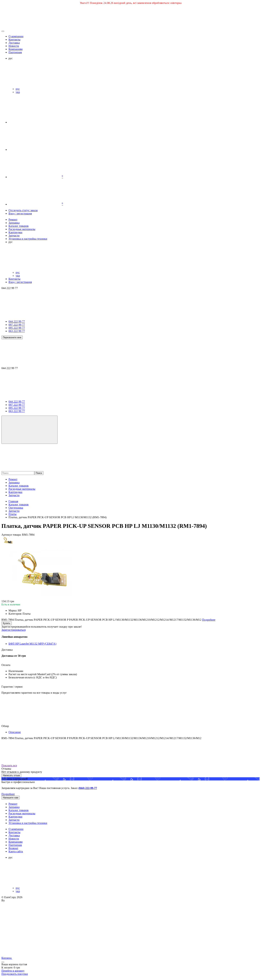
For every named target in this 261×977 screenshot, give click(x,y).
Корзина (6, 957)
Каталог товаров (19, 485)
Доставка (14, 42)
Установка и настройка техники (28, 822)
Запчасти (14, 495)
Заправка (14, 482)
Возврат (13, 848)
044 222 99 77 (17, 321)
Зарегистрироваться (13, 629)
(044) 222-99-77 (87, 788)
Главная (13, 501)
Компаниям (16, 49)
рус (18, 88)
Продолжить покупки (14, 973)
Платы (13, 514)
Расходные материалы (22, 488)
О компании (16, 36)
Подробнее (8, 794)
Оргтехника (16, 507)
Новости (14, 45)
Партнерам (15, 52)
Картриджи (15, 492)
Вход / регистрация (20, 213)
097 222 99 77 (17, 324)
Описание (15, 732)
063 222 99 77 (17, 331)
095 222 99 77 (17, 327)
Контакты (14, 39)
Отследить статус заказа (23, 210)
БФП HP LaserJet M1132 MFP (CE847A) (32, 643)
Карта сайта (16, 851)
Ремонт (13, 479)
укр (18, 92)
